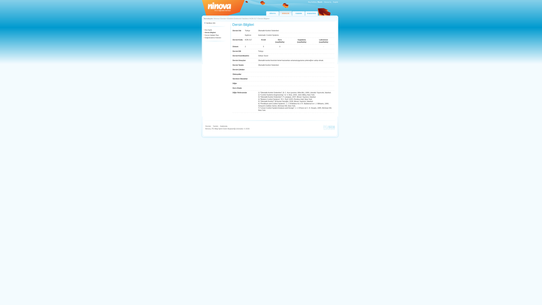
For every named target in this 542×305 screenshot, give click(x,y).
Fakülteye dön (210, 23)
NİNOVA (272, 13)
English (335, 2)
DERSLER (285, 13)
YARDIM (298, 13)
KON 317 (253, 19)
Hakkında (223, 126)
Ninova (216, 19)
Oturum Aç (327, 2)
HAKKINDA (311, 13)
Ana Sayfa (208, 30)
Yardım (215, 126)
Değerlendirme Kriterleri (213, 38)
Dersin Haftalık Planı (212, 35)
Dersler (223, 19)
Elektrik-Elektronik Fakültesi (238, 19)
